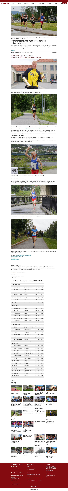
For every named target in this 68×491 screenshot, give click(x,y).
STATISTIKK (49, 3)
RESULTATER (34, 3)
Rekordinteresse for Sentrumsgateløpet (24, 255)
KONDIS (56, 3)
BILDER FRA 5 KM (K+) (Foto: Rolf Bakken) (22, 56)
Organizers (40, 480)
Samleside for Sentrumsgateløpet (17, 256)
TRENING (19, 3)
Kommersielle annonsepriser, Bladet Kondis (33, 474)
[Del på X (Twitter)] (54, 52)
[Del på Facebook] (53, 52)
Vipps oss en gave (63, 0)
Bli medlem (65, 3)
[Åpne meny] (61, 3)
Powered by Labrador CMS (34, 489)
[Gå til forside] (5, 3)
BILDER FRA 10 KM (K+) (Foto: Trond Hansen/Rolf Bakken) (26, 57)
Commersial (36, 480)
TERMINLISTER (41, 3)
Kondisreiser (56, 0)
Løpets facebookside (15, 259)
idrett (13, 380)
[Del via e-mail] (55, 52)
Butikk (52, 0)
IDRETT (13, 3)
